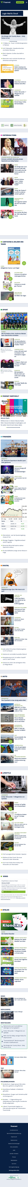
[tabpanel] (14, 29)
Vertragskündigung (14, 1167)
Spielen (5, 910)
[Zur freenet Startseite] (5, 1)
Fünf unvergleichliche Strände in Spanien (14, 854)
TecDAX (4, 529)
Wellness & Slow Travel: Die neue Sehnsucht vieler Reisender (12, 858)
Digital (5, 565)
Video (5, 876)
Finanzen (6, 437)
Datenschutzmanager (14, 1143)
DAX (3, 524)
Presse (14, 1157)
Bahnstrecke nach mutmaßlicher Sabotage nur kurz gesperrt (13, 1027)
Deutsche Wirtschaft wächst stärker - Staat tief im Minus (13, 546)
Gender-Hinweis (14, 1153)
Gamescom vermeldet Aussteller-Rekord (15, 654)
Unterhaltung (9, 135)
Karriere (14, 1163)
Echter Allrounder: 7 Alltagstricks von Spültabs (14, 1032)
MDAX (3, 526)
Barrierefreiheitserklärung (14, 1133)
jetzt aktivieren (7, 892)
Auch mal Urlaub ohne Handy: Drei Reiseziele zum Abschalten (13, 863)
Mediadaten (14, 1160)
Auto (4, 676)
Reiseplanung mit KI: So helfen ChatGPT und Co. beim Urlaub (14, 658)
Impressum (14, 1137)
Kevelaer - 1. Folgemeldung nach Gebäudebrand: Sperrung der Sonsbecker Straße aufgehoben (15, 1101)
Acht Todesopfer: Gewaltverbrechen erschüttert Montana (13, 49)
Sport (5, 309)
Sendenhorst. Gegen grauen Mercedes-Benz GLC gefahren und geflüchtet (14, 1085)
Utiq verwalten (14, 1147)
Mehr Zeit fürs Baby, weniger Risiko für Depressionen (15, 1036)
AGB (14, 1150)
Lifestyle (6, 773)
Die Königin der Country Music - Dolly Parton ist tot (14, 1046)
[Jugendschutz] (14, 1177)
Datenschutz (14, 1140)
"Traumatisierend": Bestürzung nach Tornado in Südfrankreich (14, 1041)
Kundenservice (14, 1130)
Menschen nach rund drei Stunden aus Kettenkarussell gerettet (14, 59)
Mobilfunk (20, 2)
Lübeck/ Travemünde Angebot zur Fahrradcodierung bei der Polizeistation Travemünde (14, 1108)
